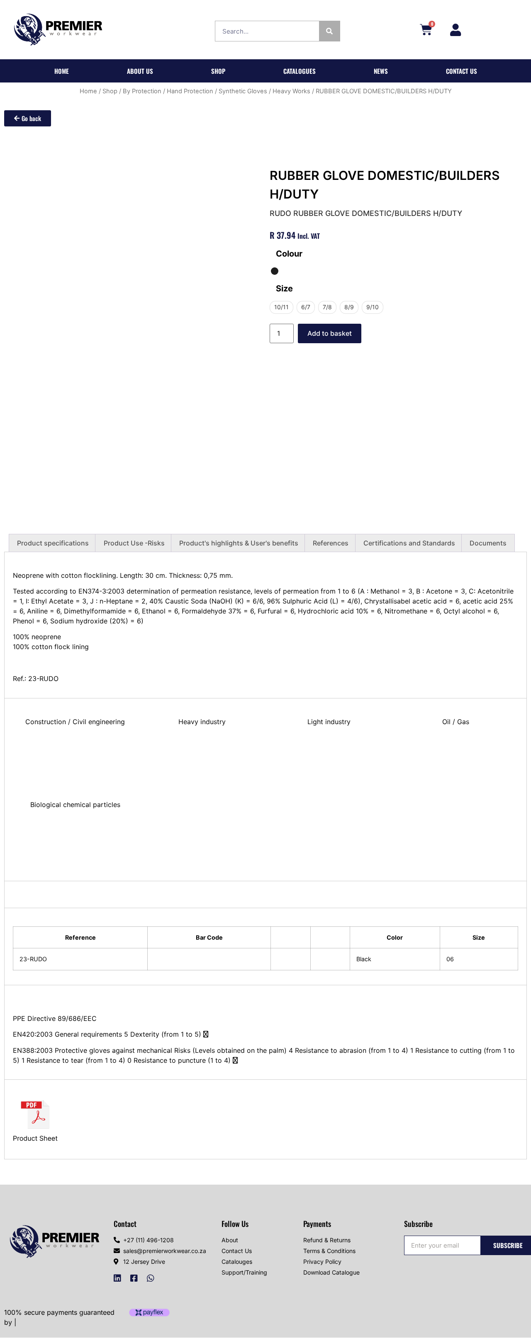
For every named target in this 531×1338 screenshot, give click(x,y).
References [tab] (330, 543)
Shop (218, 70)
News (381, 70)
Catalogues (299, 70)
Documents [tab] (488, 543)
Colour (289, 254)
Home (61, 70)
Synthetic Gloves (243, 91)
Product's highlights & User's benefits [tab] (238, 543)
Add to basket (329, 333)
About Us (140, 70)
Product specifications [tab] (53, 543)
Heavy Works (291, 91)
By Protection (142, 91)
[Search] (329, 31)
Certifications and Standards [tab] (409, 543)
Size (284, 288)
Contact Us (461, 70)
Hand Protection (190, 91)
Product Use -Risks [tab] (134, 543)
